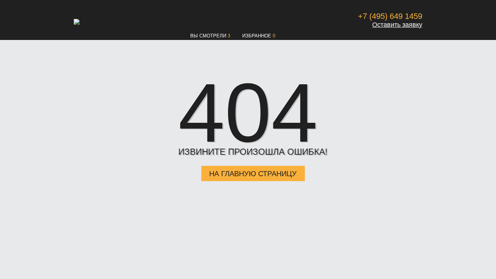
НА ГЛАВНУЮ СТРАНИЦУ (253, 174)
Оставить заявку (397, 24)
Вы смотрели (208, 36)
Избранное (256, 36)
